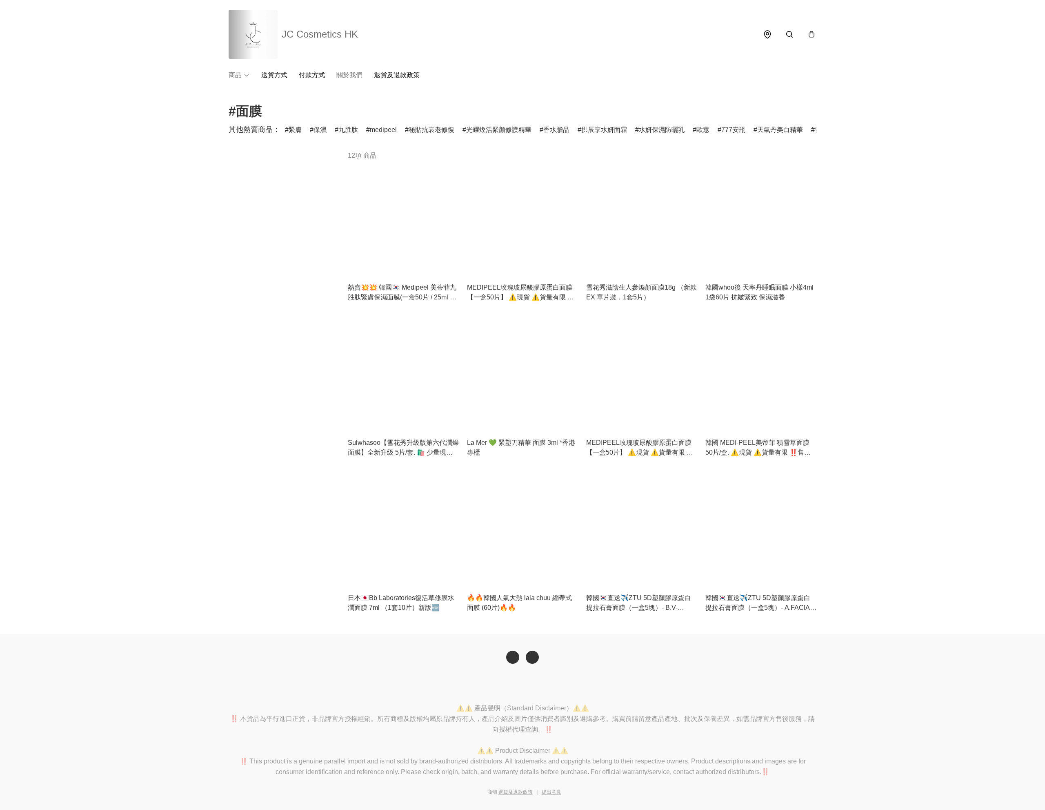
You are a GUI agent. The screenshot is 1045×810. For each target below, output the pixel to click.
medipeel (383, 129)
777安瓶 (733, 129)
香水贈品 (556, 129)
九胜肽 (348, 129)
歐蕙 (702, 129)
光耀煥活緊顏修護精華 (498, 129)
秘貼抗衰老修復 (431, 129)
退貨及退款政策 (397, 74)
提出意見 (551, 792)
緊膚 (295, 129)
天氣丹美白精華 (780, 129)
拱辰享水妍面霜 (604, 129)
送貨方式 (274, 74)
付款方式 (312, 74)
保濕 (320, 129)
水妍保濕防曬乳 (662, 129)
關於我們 (349, 74)
